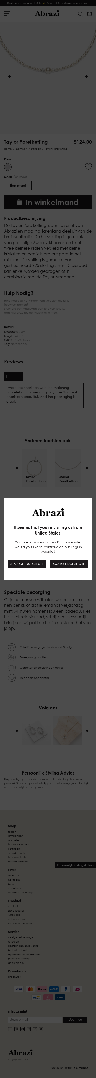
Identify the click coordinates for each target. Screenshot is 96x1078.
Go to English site (69, 564)
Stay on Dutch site (27, 564)
